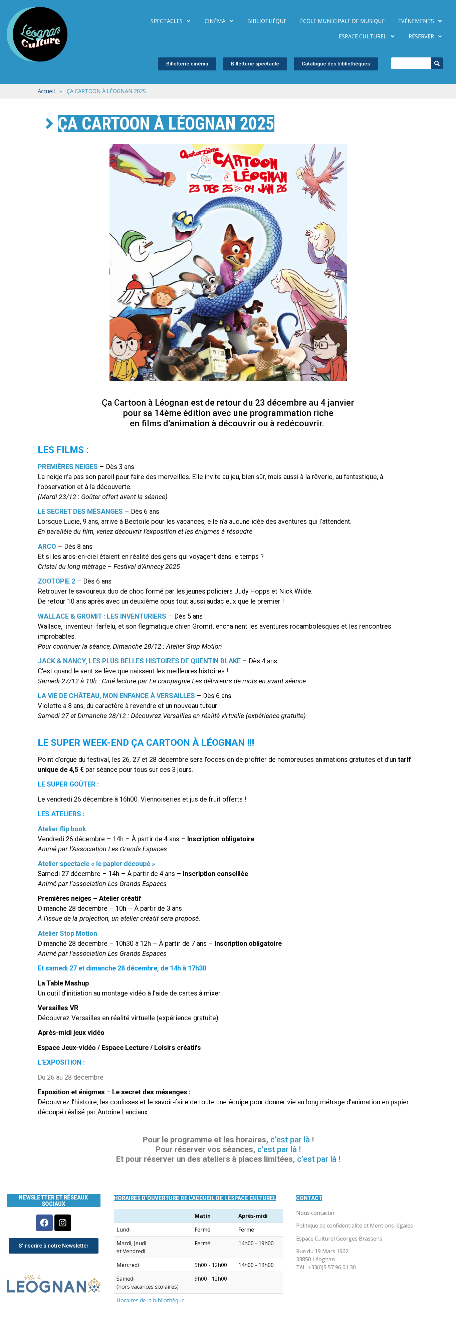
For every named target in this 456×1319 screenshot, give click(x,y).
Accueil (46, 91)
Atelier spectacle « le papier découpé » (96, 864)
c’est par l (287, 1139)
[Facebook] (44, 1223)
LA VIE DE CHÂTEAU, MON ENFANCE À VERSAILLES (116, 696)
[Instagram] (62, 1223)
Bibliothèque (267, 21)
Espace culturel (363, 36)
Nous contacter (315, 1213)
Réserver (421, 36)
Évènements (416, 21)
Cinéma (215, 21)
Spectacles (167, 21)
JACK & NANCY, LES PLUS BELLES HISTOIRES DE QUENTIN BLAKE (139, 661)
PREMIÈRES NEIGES (68, 467)
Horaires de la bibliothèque (151, 1300)
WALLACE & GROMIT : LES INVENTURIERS (102, 616)
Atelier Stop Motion (67, 933)
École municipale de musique (342, 21)
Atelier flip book (62, 829)
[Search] (437, 63)
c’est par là (316, 1159)
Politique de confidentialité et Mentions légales (354, 1225)
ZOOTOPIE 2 (56, 581)
